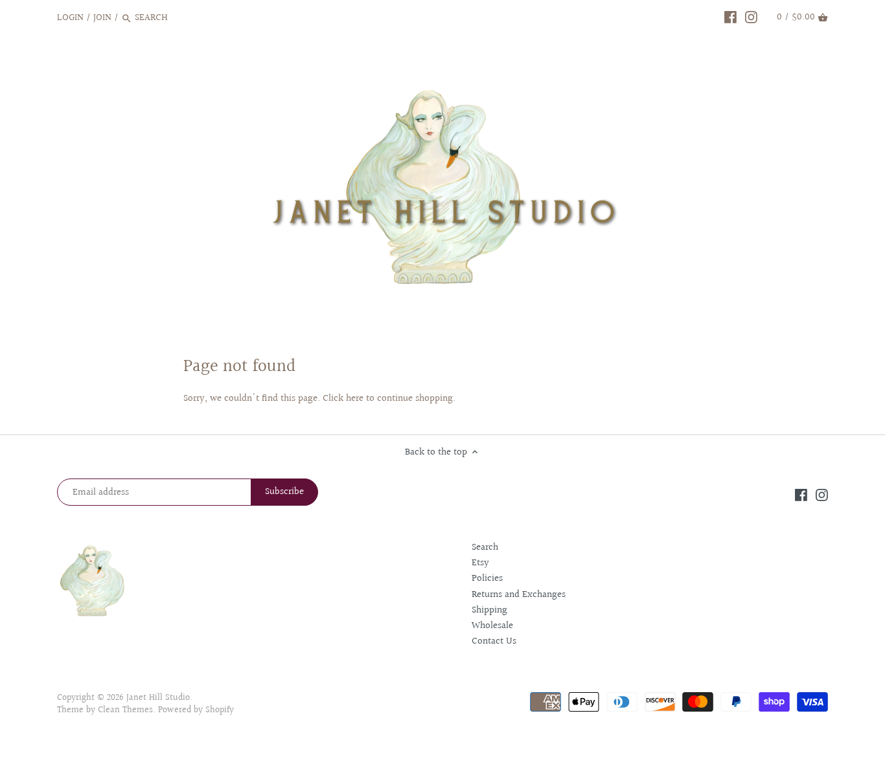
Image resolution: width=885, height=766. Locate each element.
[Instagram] (751, 17)
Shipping (489, 610)
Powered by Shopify (196, 710)
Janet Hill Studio (158, 698)
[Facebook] (730, 17)
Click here (343, 398)
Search (485, 547)
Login (70, 17)
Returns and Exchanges (519, 594)
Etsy (480, 563)
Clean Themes (125, 710)
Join (102, 17)
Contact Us (494, 641)
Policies (487, 578)
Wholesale (492, 625)
